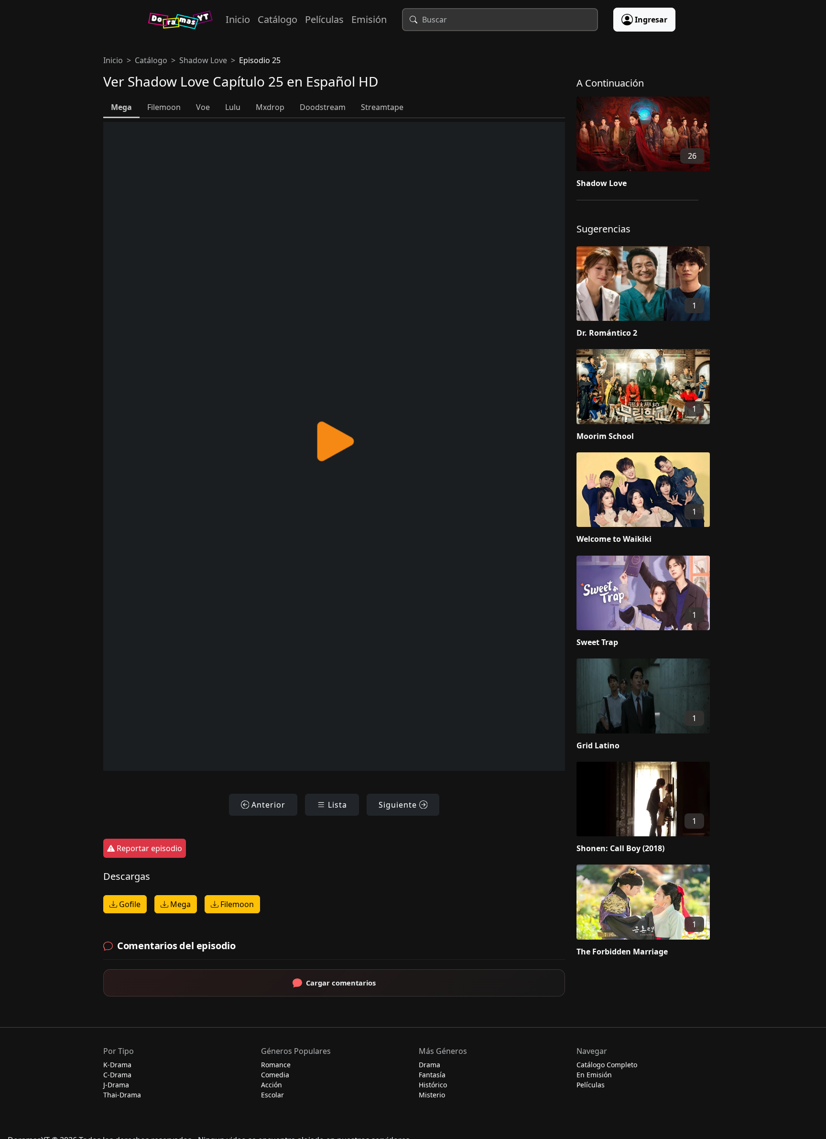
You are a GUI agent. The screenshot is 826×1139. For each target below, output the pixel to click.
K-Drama (117, 1064)
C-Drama (117, 1074)
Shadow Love (203, 60)
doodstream (323, 107)
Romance (276, 1064)
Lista (336, 804)
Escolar (272, 1094)
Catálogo (277, 19)
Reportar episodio (148, 848)
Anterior (267, 804)
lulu (232, 107)
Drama (429, 1064)
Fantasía (432, 1074)
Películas (324, 19)
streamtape (382, 107)
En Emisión (594, 1074)
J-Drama (116, 1084)
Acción (271, 1084)
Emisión (369, 19)
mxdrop (270, 107)
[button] (649, 144)
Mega (179, 904)
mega (121, 107)
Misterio (432, 1094)
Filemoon (236, 904)
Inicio (238, 19)
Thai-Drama (122, 1094)
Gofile (129, 904)
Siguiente (399, 804)
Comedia (275, 1074)
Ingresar (651, 19)
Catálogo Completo (606, 1064)
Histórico (433, 1084)
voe (203, 107)
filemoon (164, 107)
